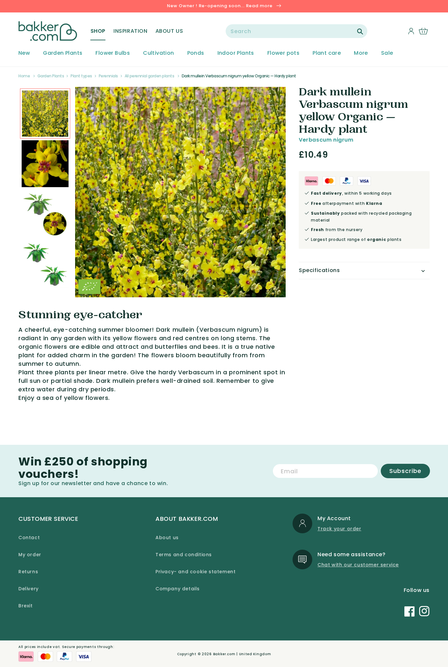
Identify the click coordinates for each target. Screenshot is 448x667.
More (361, 53)
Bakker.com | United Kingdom (242, 654)
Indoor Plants (235, 53)
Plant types (81, 76)
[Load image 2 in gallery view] (45, 113)
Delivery (28, 588)
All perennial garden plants (149, 76)
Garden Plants (62, 53)
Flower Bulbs (112, 53)
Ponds (195, 53)
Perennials (108, 76)
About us (167, 537)
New (24, 53)
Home (24, 76)
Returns (28, 571)
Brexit (25, 605)
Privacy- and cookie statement (195, 571)
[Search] (360, 31)
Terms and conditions (183, 554)
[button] (98, 31)
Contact (29, 537)
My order (29, 554)
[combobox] (296, 31)
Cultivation (158, 53)
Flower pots (283, 53)
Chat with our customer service (358, 564)
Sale (387, 53)
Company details (177, 588)
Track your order (339, 528)
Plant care (327, 53)
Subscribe (405, 471)
